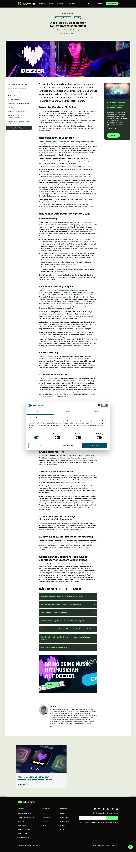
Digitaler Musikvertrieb (25, 813)
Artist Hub (21, 821)
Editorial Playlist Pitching (25, 837)
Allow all (95, 445)
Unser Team (64, 817)
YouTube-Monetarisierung (26, 817)
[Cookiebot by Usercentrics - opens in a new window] (99, 405)
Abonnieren (112, 818)
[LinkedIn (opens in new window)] (108, 809)
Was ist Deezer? (59, 126)
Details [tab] (68, 411)
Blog (44, 813)
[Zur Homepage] (26, 3)
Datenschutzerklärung (104, 845)
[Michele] (43, 716)
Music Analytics (22, 825)
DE (89, 4)
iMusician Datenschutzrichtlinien (108, 822)
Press (62, 829)
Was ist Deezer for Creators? (17, 89)
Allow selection (68, 445)
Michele (59, 30)
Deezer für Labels (49, 507)
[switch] (57, 437)
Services (42, 3)
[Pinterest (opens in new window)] (117, 809)
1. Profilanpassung (13, 99)
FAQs (44, 825)
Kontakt (62, 825)
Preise (51, 3)
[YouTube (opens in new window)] (99, 809)
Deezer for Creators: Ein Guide (17, 84)
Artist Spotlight (47, 817)
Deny (41, 445)
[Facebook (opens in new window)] (95, 809)
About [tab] (96, 411)
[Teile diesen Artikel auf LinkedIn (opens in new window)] (75, 33)
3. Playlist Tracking (13, 107)
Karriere (62, 813)
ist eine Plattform (52, 142)
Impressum (115, 845)
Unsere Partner (65, 821)
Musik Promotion (23, 833)
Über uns (71, 3)
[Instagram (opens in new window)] (112, 809)
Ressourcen (59, 3)
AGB (94, 845)
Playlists (45, 821)
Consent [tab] (40, 412)
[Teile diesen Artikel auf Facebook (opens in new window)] (72, 33)
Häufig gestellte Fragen (16, 128)
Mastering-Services (24, 829)
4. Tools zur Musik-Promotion (17, 111)
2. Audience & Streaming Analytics (18, 103)
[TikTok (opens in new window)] (104, 809)
